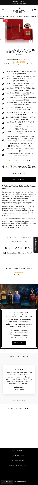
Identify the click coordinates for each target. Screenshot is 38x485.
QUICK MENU (18, 451)
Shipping (16, 64)
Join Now (19, 343)
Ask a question (19, 241)
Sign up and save (18, 465)
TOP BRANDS (18, 455)
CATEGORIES (18, 461)
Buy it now (19, 179)
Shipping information (19, 237)
